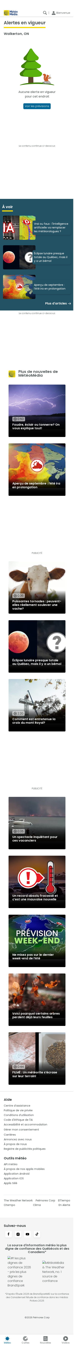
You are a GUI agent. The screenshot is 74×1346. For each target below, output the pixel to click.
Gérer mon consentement (21, 1129)
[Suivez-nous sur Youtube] (27, 1234)
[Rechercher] (45, 13)
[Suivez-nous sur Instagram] (18, 1234)
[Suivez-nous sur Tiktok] (37, 1234)
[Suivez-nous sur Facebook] (8, 1234)
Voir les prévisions (37, 106)
